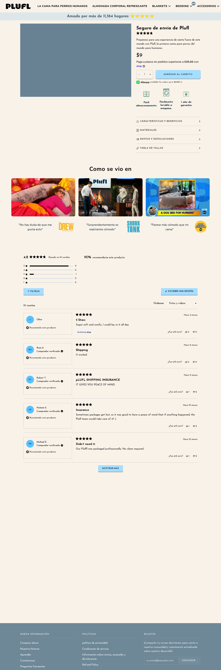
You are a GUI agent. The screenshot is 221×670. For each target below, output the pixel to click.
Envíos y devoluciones (157, 139)
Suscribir (189, 660)
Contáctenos (27, 660)
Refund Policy (90, 665)
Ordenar (159, 303)
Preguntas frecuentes (32, 666)
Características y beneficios (161, 121)
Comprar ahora (29, 643)
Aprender (25, 655)
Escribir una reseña (183, 292)
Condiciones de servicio (95, 649)
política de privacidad (94, 643)
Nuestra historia (29, 649)
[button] (145, 33)
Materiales (148, 130)
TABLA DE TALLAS (151, 148)
